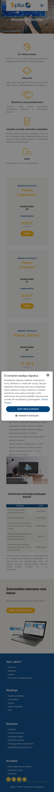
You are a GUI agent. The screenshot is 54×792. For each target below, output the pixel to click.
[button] (27, 415)
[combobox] (47, 375)
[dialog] (27, 396)
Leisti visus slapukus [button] (28, 409)
